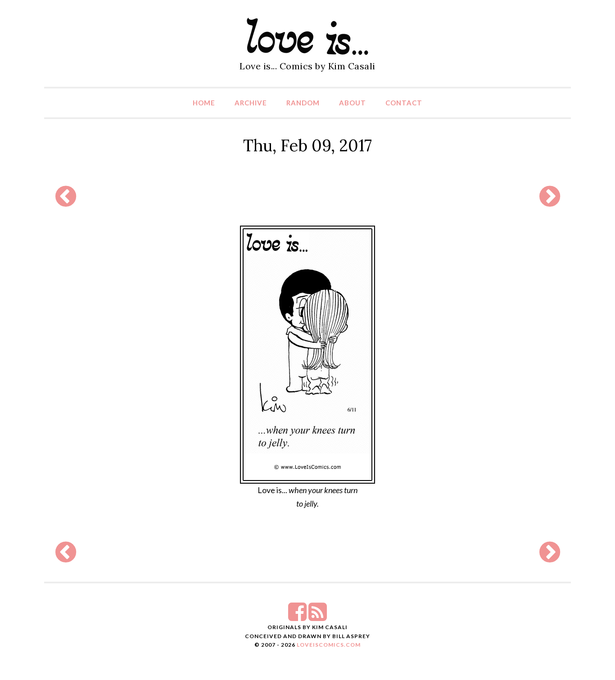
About (352, 103)
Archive (251, 103)
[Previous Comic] (65, 202)
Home (204, 103)
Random (303, 103)
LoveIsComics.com (329, 644)
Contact (403, 103)
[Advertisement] (307, 196)
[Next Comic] (549, 202)
